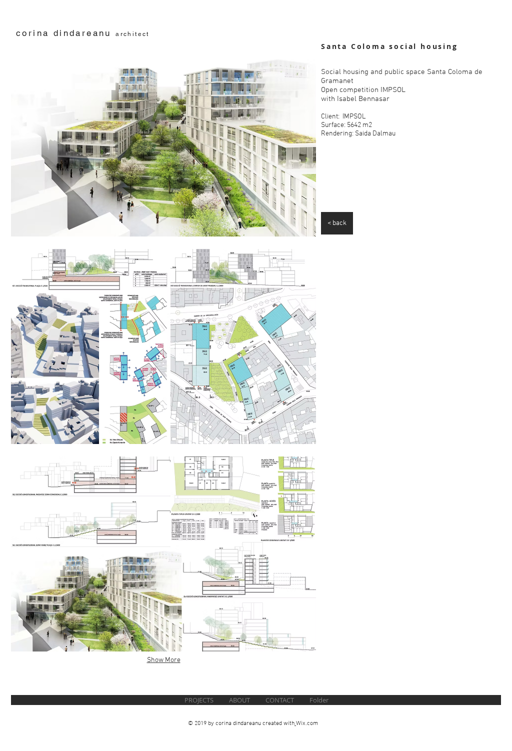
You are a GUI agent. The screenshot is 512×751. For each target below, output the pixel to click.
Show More (163, 660)
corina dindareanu (66, 33)
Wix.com (307, 723)
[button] (163, 139)
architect (133, 34)
